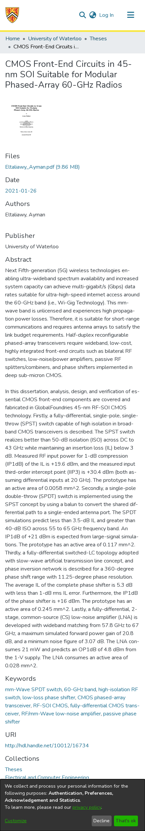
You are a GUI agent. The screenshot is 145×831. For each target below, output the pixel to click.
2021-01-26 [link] (21, 191)
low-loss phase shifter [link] (49, 697)
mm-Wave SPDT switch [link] (33, 689)
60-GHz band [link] (80, 689)
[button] (12, 15)
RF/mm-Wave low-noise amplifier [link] (61, 713)
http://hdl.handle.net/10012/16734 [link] (47, 745)
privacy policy (86, 807)
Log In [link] (106, 15)
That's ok (126, 821)
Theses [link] (98, 38)
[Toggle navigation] (130, 15)
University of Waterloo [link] (55, 38)
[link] (42, 167)
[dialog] (72, 805)
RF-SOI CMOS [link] (50, 705)
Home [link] (12, 38)
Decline (101, 821)
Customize (16, 821)
